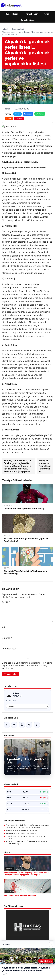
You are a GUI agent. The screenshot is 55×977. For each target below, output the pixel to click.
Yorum (6, 602)
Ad (4, 627)
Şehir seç (11, 701)
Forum (47, 14)
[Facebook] (7, 725)
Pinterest (18, 119)
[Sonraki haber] (47, 743)
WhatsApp (40, 114)
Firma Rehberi (32, 14)
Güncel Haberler (12, 14)
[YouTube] (29, 725)
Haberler (5, 29)
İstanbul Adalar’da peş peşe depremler (22, 830)
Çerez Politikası (27, 20)
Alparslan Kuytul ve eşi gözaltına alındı (21, 833)
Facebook (28, 114)
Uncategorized (17, 29)
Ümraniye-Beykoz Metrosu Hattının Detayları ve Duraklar (25, 837)
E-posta (7, 638)
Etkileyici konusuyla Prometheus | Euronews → (45, 466)
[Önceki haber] (41, 743)
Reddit (8, 119)
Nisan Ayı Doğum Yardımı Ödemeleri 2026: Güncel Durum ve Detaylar (26, 842)
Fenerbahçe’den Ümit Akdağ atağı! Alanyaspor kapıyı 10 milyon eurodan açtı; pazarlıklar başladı (27, 826)
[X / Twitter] (14, 725)
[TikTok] (37, 725)
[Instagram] (22, 725)
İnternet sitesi (9, 648)
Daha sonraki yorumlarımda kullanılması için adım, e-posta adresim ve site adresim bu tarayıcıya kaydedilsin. (27, 665)
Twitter (17, 114)
